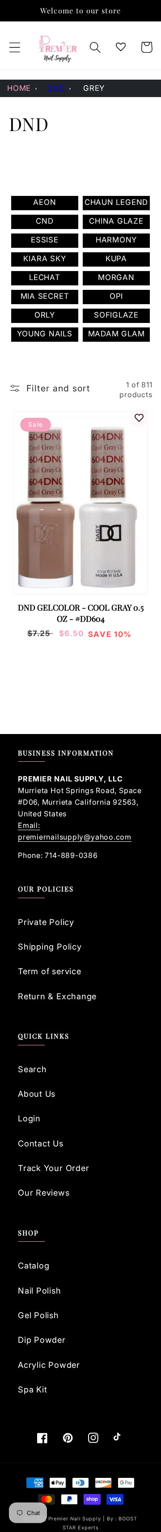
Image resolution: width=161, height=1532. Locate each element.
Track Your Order (53, 1168)
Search (32, 1069)
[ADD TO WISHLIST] (139, 418)
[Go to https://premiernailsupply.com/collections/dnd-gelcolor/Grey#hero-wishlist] (121, 47)
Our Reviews (44, 1192)
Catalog (33, 1265)
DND (55, 88)
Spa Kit (32, 1389)
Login (29, 1118)
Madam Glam (116, 333)
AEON (44, 202)
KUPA (116, 258)
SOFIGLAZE (116, 314)
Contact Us (41, 1143)
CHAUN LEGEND (116, 202)
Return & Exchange (57, 996)
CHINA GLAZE (116, 220)
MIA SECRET (45, 296)
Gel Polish (38, 1315)
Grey (94, 88)
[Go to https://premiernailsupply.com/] (58, 47)
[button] (14, 47)
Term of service (49, 971)
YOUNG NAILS (44, 333)
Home (19, 88)
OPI (116, 296)
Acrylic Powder (49, 1365)
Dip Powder (42, 1340)
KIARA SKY (44, 258)
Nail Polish (39, 1290)
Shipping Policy (50, 946)
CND (44, 220)
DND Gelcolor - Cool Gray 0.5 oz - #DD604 (81, 613)
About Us (36, 1094)
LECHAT (44, 277)
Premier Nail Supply (75, 1519)
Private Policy (46, 922)
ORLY (44, 314)
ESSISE (45, 239)
